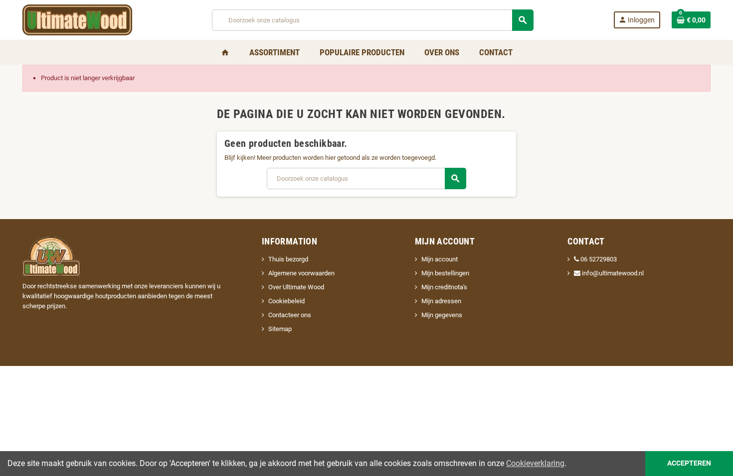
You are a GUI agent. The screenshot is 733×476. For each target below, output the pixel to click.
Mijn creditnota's (444, 287)
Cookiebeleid (286, 301)
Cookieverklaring (535, 463)
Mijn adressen (441, 301)
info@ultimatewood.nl (612, 273)
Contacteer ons (289, 315)
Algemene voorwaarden (301, 273)
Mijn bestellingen (445, 273)
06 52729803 (598, 259)
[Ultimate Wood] (77, 19)
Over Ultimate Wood (296, 287)
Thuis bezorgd (288, 259)
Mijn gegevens (441, 315)
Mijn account (439, 259)
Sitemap (280, 329)
